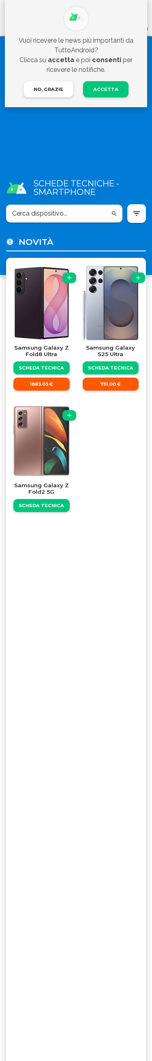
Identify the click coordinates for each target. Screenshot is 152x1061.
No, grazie (48, 89)
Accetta (105, 89)
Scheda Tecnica (41, 368)
